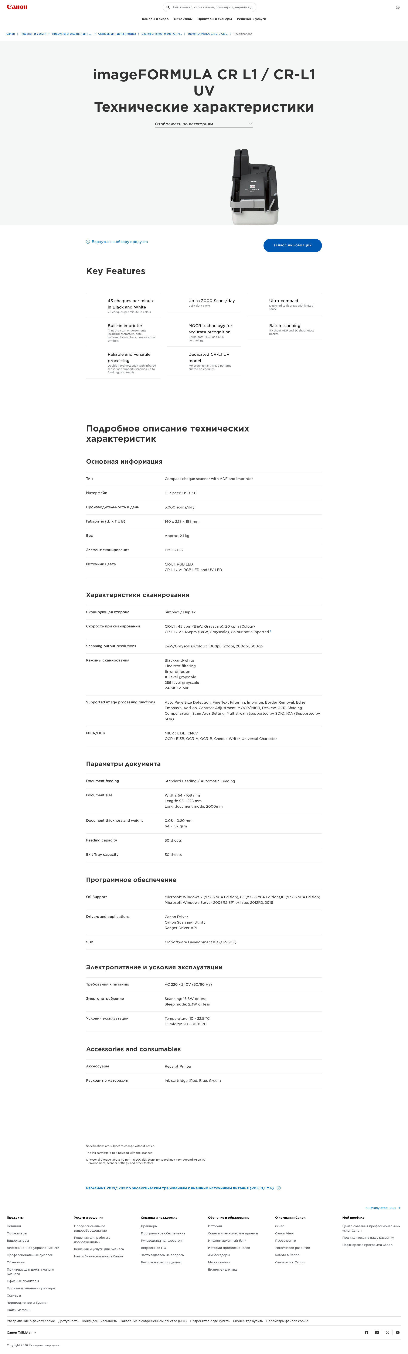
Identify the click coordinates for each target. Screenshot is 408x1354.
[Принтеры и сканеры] (233, 18)
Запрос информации (293, 245)
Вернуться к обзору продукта (120, 242)
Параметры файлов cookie (287, 1321)
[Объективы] (194, 18)
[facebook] (366, 1333)
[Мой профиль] (397, 7)
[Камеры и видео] (170, 18)
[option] (253, 187)
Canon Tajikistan (20, 1332)
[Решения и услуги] (267, 18)
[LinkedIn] (377, 1333)
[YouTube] (398, 1333)
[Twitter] (387, 1333)
